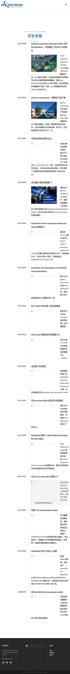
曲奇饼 (51, 655)
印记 (50, 650)
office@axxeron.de (8, 659)
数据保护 (51, 652)
